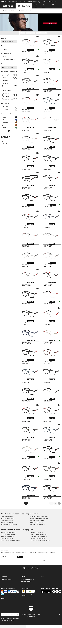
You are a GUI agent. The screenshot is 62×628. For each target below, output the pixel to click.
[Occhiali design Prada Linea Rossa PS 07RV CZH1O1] (51, 100)
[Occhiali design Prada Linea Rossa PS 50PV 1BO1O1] (51, 177)
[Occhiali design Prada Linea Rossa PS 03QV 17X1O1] (51, 352)
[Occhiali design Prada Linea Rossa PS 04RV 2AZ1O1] (30, 100)
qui (44, 560)
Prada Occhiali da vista (7, 536)
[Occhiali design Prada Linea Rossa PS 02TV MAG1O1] (30, 487)
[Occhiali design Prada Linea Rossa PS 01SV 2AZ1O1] (51, 294)
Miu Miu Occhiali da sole (7, 518)
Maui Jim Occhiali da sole (37, 520)
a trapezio (6, 109)
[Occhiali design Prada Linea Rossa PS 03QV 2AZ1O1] (30, 119)
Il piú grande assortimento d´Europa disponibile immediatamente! (21, 1)
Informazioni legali (9, 620)
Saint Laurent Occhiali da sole (9, 524)
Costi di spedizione (26, 581)
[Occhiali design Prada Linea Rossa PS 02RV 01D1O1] (51, 410)
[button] (8, 5)
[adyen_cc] (2, 591)
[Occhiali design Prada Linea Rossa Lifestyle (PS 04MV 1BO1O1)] (51, 42)
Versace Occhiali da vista (37, 532)
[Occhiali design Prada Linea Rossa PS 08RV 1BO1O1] (30, 390)
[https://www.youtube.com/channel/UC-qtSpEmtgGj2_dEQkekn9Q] (59, 591)
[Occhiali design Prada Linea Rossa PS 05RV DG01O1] (30, 197)
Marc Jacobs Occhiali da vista (39, 536)
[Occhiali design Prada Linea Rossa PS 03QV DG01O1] (30, 410)
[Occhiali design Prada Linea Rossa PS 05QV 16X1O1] (51, 468)
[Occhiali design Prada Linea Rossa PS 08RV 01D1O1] (51, 197)
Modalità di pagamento (27, 579)
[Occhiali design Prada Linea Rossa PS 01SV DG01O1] (30, 352)
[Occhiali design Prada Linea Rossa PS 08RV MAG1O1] (30, 332)
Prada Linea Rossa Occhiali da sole (39, 516)
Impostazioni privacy (6, 579)
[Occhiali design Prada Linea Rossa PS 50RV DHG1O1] (30, 274)
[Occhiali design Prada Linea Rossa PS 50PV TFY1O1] (51, 216)
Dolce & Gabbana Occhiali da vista (10, 540)
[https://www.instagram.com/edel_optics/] (56, 591)
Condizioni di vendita (6, 618)
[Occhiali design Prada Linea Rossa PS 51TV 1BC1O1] (51, 255)
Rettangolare (6, 75)
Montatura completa (6, 95)
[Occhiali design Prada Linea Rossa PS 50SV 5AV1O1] (51, 313)
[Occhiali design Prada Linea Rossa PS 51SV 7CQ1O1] (51, 390)
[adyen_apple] (17, 591)
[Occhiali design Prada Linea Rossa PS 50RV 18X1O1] (51, 332)
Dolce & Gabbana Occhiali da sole (39, 518)
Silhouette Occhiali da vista (38, 538)
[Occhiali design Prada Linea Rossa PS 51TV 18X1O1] (30, 449)
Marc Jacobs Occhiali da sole (37, 524)
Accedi (44, 7)
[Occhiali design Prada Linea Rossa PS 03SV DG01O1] (30, 294)
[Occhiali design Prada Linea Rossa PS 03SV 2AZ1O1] (30, 235)
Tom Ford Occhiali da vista (8, 532)
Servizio (23, 576)
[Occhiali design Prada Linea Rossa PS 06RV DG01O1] (51, 449)
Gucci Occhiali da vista (7, 538)
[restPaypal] (13, 591)
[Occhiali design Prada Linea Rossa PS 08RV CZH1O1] (51, 429)
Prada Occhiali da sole (7, 516)
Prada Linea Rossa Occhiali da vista (40, 540)
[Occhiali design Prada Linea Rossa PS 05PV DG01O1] (30, 313)
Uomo (5, 49)
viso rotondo (6, 106)
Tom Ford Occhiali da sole (8, 522)
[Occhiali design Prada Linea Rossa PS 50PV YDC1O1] (30, 216)
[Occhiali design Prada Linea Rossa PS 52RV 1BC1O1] (30, 255)
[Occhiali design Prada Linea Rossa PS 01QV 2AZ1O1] (51, 61)
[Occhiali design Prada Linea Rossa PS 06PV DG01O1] (30, 61)
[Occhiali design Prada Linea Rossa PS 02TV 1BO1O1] (51, 487)
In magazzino (7, 56)
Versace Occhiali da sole (36, 522)
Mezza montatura (8, 99)
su (60, 614)
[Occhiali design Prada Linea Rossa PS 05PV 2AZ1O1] (30, 139)
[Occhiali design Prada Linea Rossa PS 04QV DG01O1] (51, 139)
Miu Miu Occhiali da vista (8, 534)
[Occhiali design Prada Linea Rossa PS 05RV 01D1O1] (51, 371)
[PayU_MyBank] (2, 594)
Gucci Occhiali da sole (7, 520)
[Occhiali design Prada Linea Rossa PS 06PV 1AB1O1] (51, 158)
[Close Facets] (9, 33)
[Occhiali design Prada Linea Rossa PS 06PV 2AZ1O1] (30, 42)
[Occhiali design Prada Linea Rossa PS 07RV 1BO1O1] (30, 158)
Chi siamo (4, 576)
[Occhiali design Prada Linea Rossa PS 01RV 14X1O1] (30, 429)
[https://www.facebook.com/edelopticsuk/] (53, 591)
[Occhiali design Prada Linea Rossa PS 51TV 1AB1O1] (51, 274)
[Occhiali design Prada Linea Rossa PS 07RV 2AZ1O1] (51, 235)
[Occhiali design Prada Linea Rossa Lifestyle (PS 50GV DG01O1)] (30, 80)
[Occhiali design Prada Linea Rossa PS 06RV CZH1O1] (30, 371)
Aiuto (42, 576)
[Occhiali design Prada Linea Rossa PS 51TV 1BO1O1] (51, 80)
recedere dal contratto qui (10, 615)
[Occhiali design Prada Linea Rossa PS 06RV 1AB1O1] (30, 468)
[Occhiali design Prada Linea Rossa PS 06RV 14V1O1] (51, 119)
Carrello (53, 7)
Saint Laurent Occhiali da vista (39, 534)
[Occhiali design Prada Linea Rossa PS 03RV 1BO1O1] (30, 177)
